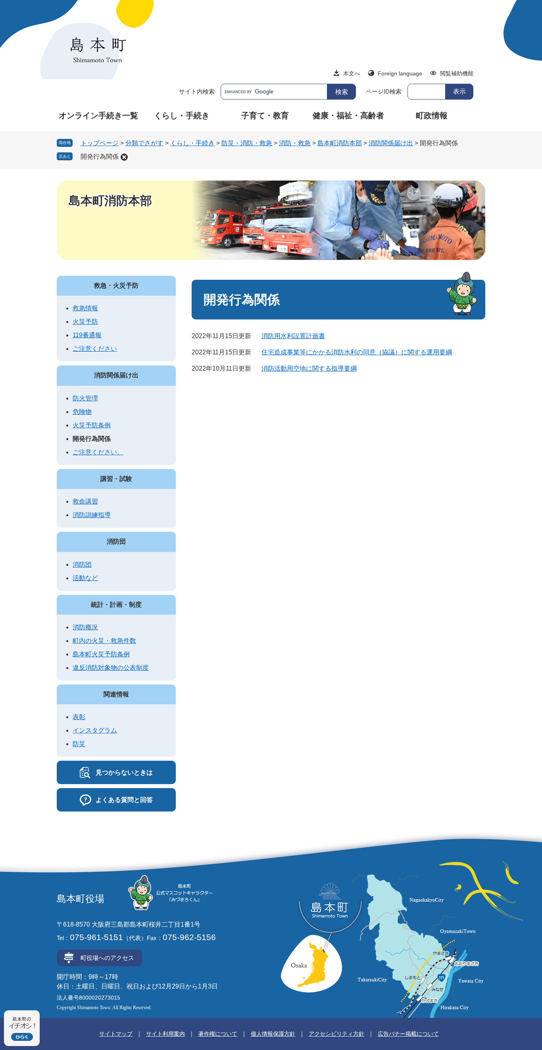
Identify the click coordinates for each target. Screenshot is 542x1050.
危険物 (82, 411)
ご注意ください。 (98, 452)
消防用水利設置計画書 (293, 336)
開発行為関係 (100, 156)
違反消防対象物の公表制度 (111, 667)
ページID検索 (384, 91)
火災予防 (85, 321)
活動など (85, 578)
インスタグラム (95, 730)
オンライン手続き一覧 (98, 115)
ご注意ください (95, 348)
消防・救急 (295, 143)
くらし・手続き (181, 115)
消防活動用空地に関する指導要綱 (309, 368)
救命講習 (85, 501)
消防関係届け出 (391, 143)
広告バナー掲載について (408, 1034)
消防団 (116, 541)
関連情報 (116, 694)
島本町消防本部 (339, 143)
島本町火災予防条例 (101, 654)
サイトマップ (116, 1034)
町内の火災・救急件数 (104, 640)
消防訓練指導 (92, 515)
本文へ (351, 73)
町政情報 (432, 115)
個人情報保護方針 (273, 1034)
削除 (124, 157)
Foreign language (400, 73)
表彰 (79, 716)
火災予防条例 (92, 425)
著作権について (217, 1034)
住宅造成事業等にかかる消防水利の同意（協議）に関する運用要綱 (356, 352)
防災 (79, 743)
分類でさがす (144, 143)
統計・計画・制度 (116, 604)
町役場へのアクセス (107, 957)
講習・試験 (116, 478)
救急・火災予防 (116, 285)
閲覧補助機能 (456, 73)
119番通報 (87, 335)
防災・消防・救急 (246, 143)
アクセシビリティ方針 (336, 1034)
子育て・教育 (265, 115)
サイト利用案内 (165, 1034)
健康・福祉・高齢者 (348, 115)
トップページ (100, 143)
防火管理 (85, 398)
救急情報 (85, 308)
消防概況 (85, 627)
